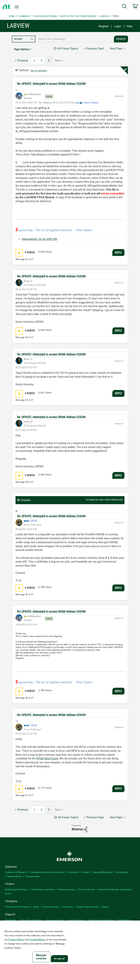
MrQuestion (117, 499)
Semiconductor (14, 876)
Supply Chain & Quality (88, 906)
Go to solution (38, 70)
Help (129, 26)
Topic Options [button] (21, 49)
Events (105, 906)
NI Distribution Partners (16, 889)
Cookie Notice (37, 939)
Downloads (10, 919)
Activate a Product (76, 919)
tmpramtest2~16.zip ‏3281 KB (39, 239)
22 (26, 337)
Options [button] (118, 96)
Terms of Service (86, 889)
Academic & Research (16, 872)
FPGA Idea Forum (47, 758)
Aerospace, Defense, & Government (47, 872)
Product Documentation (30, 919)
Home (12, 16)
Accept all (59, 958)
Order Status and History (43, 889)
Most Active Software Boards (78, 16)
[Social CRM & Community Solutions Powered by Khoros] (79, 828)
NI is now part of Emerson (17, 906)
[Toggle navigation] (21, 7)
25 (26, 594)
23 (26, 400)
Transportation (32, 876)
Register (104, 26)
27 (26, 795)
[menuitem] (124, 6)
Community (24, 16)
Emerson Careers (50, 906)
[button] (19, 252)
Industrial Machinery (102, 872)
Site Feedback (123, 919)
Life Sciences (122, 872)
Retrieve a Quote (66, 889)
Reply (118, 252)
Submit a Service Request (100, 919)
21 (26, 259)
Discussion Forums (46, 16)
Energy (85, 872)
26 (26, 698)
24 (26, 482)
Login (117, 26)
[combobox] (73, 39)
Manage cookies (41, 957)
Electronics (73, 872)
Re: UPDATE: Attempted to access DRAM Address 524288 (51, 83)
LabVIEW (104, 16)
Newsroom (68, 906)
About (36, 906)
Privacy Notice (16, 939)
